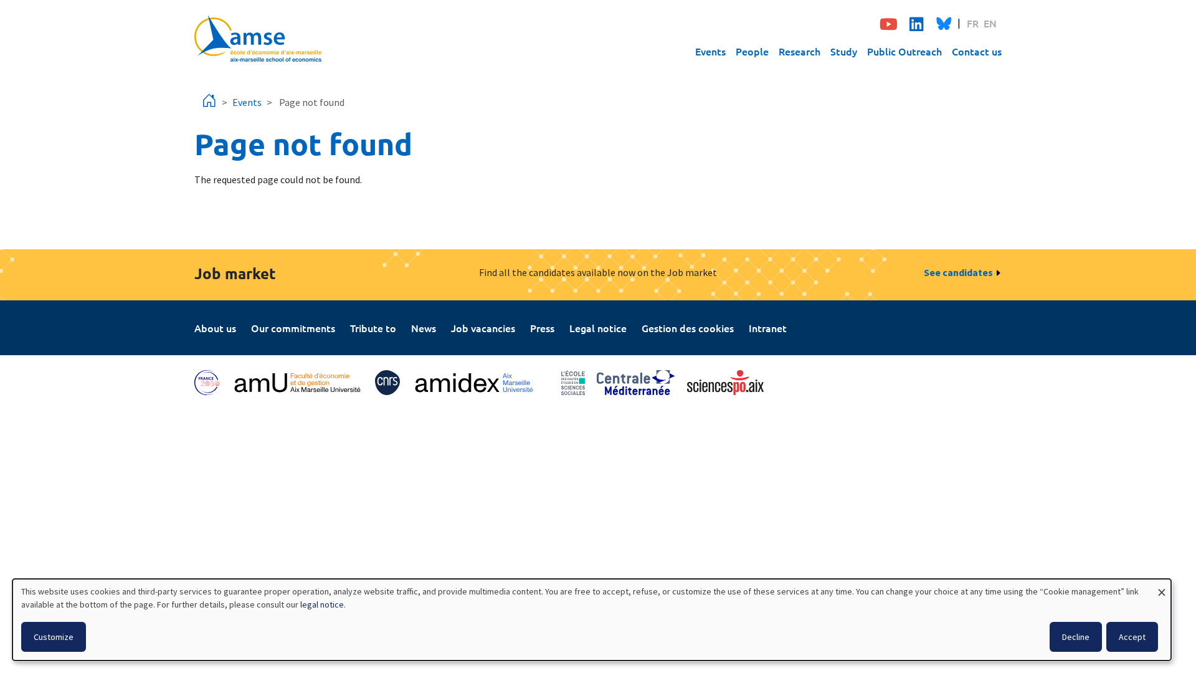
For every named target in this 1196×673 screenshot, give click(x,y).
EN (990, 23)
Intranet (768, 328)
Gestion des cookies (688, 328)
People (752, 51)
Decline (1075, 636)
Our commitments (293, 328)
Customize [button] (54, 636)
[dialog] (591, 620)
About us (215, 328)
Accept (1132, 636)
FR (973, 23)
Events (710, 51)
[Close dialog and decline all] (1161, 586)
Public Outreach (904, 51)
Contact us (977, 51)
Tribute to (373, 328)
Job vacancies (483, 328)
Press (542, 328)
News (423, 328)
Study (843, 51)
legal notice (322, 604)
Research (799, 51)
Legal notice (598, 328)
